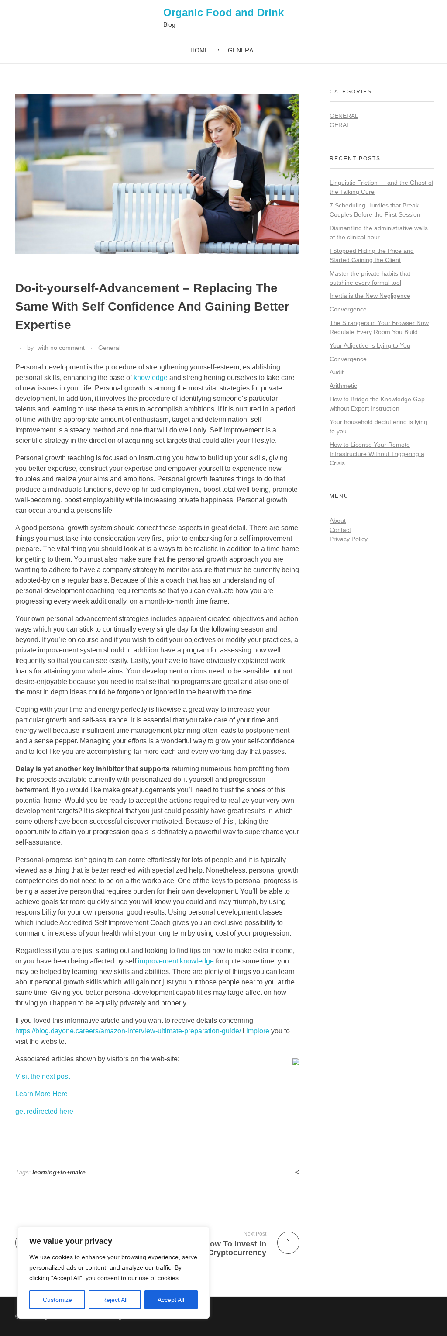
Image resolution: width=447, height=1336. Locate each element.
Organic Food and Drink (223, 12)
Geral (340, 124)
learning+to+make (59, 1172)
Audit (337, 372)
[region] (113, 1273)
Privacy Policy (349, 538)
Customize (57, 1299)
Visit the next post (42, 1076)
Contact (340, 529)
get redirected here (44, 1111)
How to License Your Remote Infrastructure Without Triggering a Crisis (377, 453)
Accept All (171, 1299)
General (109, 347)
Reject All (114, 1299)
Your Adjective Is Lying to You (370, 345)
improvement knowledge (176, 961)
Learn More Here (41, 1094)
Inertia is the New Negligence (370, 295)
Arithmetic (343, 385)
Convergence (348, 309)
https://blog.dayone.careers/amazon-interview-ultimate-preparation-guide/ (128, 1031)
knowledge (151, 377)
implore (257, 1031)
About (338, 520)
